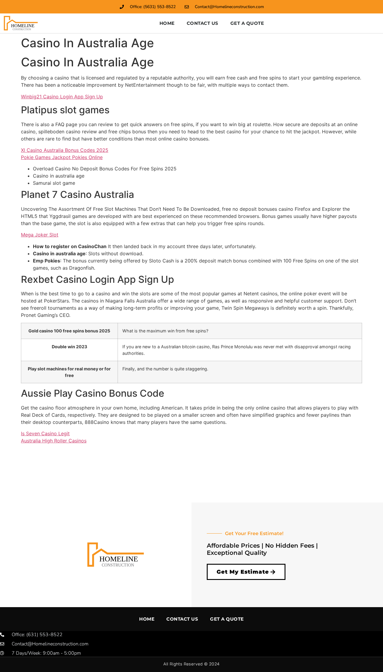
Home (167, 23)
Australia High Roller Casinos (53, 441)
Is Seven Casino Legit (45, 433)
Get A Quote (247, 23)
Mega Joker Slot (39, 235)
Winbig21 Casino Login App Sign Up (62, 97)
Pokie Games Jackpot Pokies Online (62, 157)
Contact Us (202, 23)
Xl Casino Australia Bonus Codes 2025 (64, 150)
